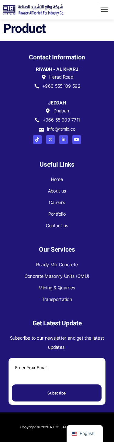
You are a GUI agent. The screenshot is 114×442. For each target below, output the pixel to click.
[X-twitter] (50, 139)
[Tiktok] (37, 139)
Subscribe (56, 393)
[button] (104, 9)
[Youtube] (76, 139)
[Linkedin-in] (63, 139)
